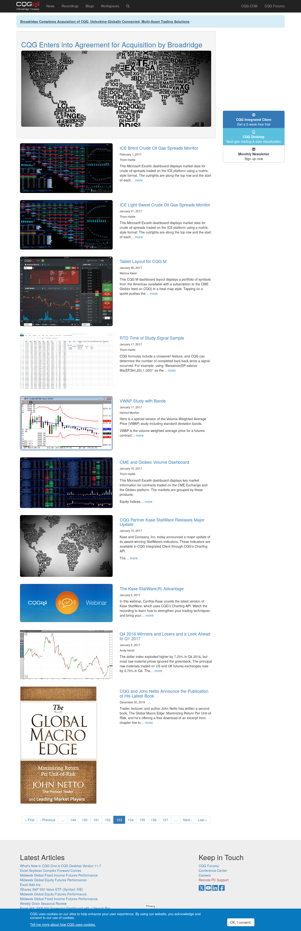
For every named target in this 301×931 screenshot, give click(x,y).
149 (74, 819)
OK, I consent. (240, 922)
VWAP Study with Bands (143, 401)
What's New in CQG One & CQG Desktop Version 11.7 (60, 865)
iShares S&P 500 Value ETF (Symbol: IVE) (51, 889)
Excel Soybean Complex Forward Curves (50, 870)
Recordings (70, 6)
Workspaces (110, 6)
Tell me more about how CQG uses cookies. (63, 924)
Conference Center (213, 870)
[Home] (29, 6)
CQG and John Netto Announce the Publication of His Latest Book (164, 693)
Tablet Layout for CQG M (143, 261)
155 (143, 819)
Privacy (150, 906)
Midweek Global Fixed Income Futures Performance (59, 875)
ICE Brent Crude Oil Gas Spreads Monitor (159, 148)
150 (86, 819)
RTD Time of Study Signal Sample (152, 338)
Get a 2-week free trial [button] (253, 122)
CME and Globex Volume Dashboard (154, 462)
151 (97, 819)
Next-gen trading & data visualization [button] (253, 139)
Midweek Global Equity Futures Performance (53, 880)
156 (155, 819)
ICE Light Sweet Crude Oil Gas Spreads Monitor (165, 204)
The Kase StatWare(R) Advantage (152, 588)
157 (166, 819)
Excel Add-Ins (30, 884)
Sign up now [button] (253, 156)
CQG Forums (275, 6)
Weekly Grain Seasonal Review (43, 903)
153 (120, 820)
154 (132, 819)
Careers (205, 875)
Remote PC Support (214, 880)
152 (109, 819)
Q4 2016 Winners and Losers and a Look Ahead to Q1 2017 (165, 636)
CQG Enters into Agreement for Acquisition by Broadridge (111, 44)
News (50, 6)
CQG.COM (249, 6)
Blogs (90, 6)
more (139, 180)
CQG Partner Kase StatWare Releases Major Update (162, 522)
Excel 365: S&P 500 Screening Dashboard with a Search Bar (65, 908)
